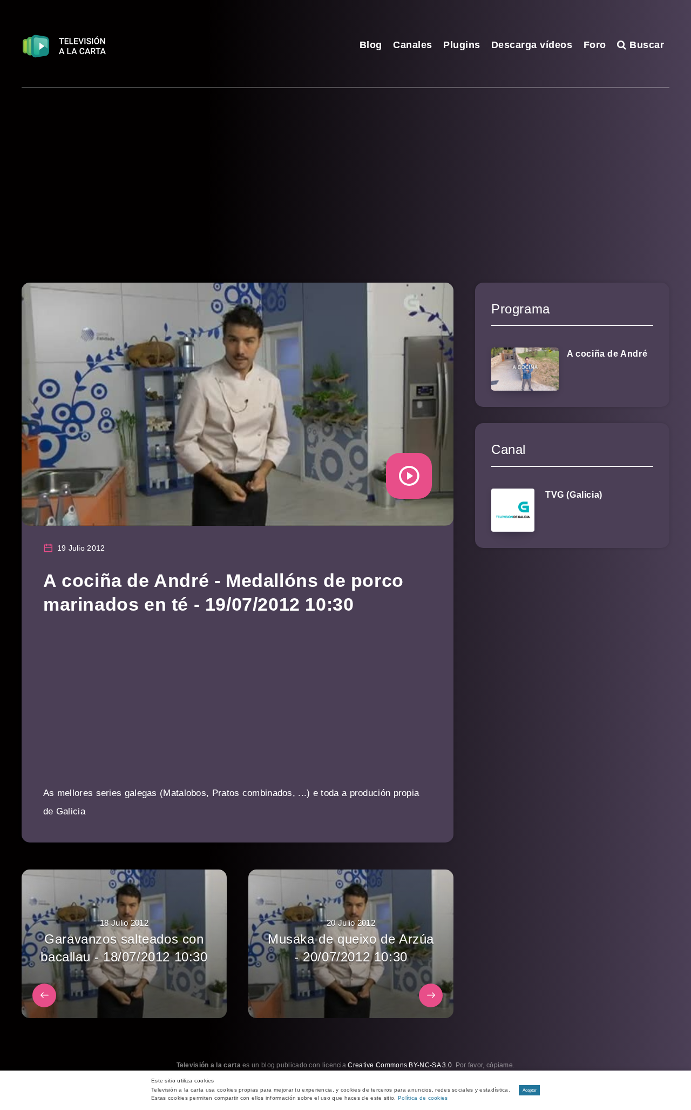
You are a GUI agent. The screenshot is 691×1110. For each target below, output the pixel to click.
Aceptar (530, 1090)
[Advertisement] (345, 169)
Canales (412, 44)
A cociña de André (607, 353)
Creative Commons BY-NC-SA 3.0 (400, 1065)
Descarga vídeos (532, 44)
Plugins (461, 44)
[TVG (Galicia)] (512, 510)
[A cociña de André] (525, 369)
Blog (371, 44)
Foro (595, 44)
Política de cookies (423, 1098)
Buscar (645, 44)
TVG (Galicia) (573, 494)
